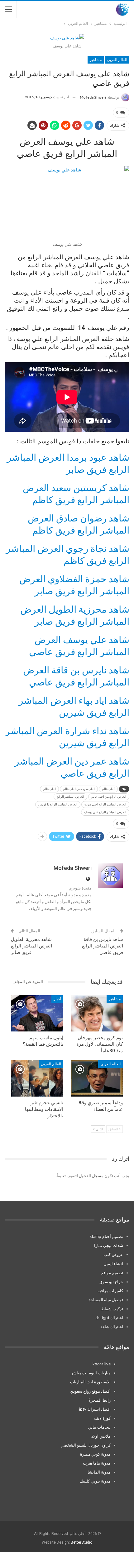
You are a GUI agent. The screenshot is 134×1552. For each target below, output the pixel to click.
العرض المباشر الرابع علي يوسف (105, 812)
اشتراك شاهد (111, 1326)
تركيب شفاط (112, 1308)
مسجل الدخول (91, 1175)
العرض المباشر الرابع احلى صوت (105, 804)
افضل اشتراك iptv (95, 1409)
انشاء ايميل (113, 1263)
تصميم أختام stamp (106, 1236)
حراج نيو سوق (111, 1281)
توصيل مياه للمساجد (106, 1299)
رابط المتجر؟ (100, 1400)
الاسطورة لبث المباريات (90, 1381)
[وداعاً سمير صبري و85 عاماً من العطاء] (97, 1078)
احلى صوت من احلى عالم (79, 789)
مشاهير (96, 60)
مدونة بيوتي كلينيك (95, 1481)
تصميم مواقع (112, 1272)
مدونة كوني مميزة (95, 1454)
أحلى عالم (108, 789)
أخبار (57, 999)
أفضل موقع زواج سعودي (90, 1391)
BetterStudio (81, 1542)
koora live (102, 1363)
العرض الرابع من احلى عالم (108, 796)
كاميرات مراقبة (110, 1290)
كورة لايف (102, 1418)
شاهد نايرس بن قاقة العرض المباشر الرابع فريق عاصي (102, 946)
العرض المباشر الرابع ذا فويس (57, 804)
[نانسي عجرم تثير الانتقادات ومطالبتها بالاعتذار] (37, 1078)
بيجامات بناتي (99, 1427)
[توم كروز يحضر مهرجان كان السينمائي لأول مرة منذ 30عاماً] (97, 1013)
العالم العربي (117, 60)
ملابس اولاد (101, 1436)
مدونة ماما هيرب (97, 1463)
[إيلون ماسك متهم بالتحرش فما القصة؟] (37, 1013)
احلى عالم (49, 789)
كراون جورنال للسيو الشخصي (85, 1445)
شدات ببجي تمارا (108, 1245)
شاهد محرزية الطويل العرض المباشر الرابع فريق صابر (31, 946)
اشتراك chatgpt (109, 1317)
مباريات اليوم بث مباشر (91, 1372)
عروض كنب (113, 1254)
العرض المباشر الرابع (70, 796)
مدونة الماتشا (99, 1472)
